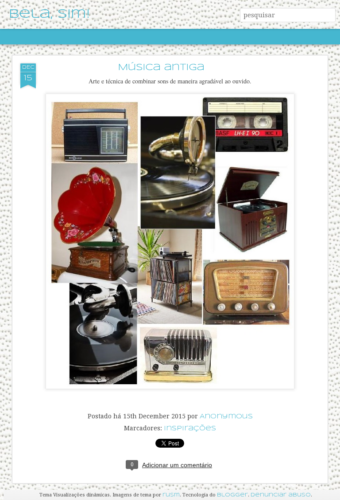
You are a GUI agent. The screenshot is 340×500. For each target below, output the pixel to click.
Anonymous (226, 416)
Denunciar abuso (281, 495)
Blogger (232, 495)
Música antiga (161, 67)
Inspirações (190, 428)
